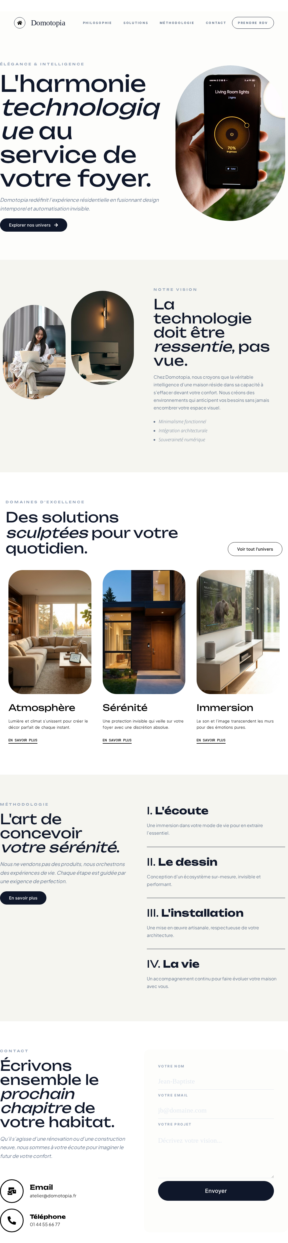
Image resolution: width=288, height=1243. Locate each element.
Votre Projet (175, 1124)
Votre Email (173, 1095)
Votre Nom (171, 1066)
